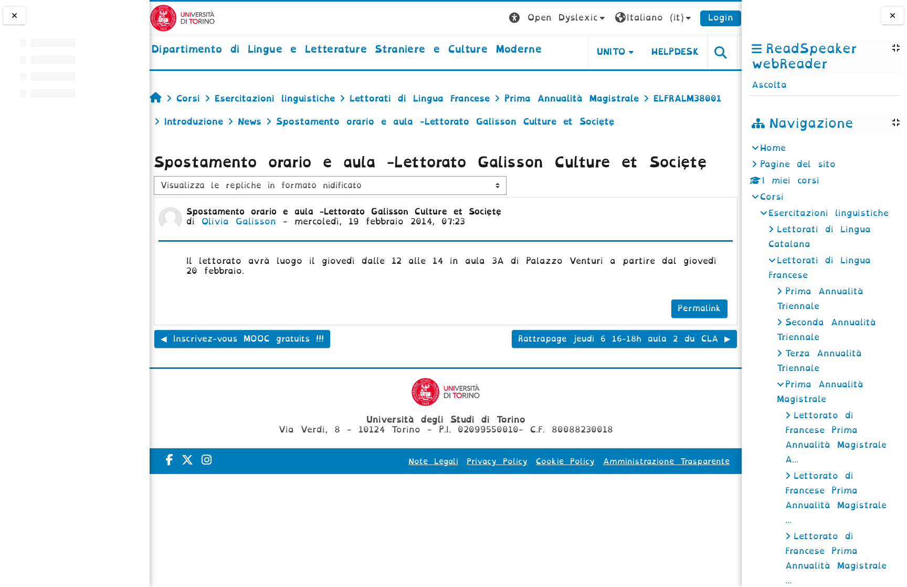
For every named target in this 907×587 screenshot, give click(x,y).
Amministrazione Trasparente (666, 461)
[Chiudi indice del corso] (14, 16)
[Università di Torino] (182, 18)
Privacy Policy (497, 461)
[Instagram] (206, 460)
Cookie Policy (565, 461)
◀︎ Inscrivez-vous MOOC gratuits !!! (242, 339)
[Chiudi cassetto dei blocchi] (892, 16)
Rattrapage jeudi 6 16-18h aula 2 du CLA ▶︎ (624, 339)
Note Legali (433, 461)
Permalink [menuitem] (699, 308)
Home (773, 148)
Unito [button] (611, 52)
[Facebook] (169, 460)
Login (720, 18)
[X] (187, 460)
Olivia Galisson (239, 221)
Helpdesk (675, 52)
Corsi (772, 197)
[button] (558, 18)
